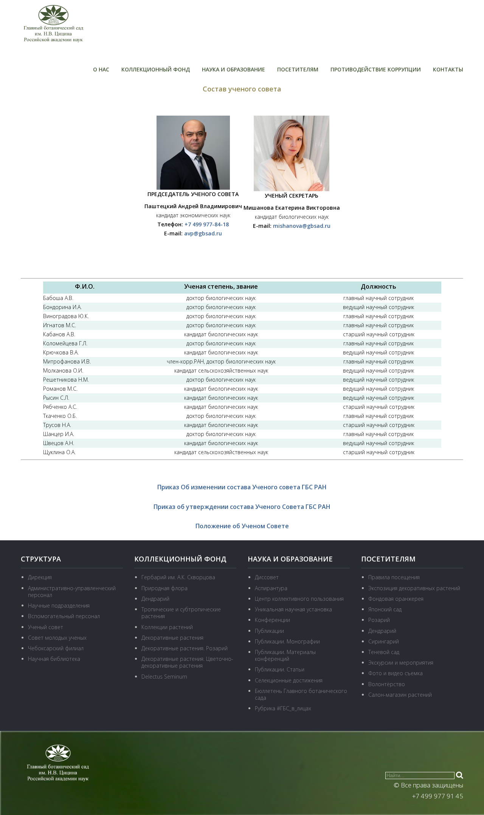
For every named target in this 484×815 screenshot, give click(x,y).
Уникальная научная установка (293, 609)
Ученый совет (45, 627)
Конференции (272, 619)
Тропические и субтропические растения (181, 613)
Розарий (379, 619)
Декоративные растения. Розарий (184, 648)
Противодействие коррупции (375, 69)
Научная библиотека (54, 658)
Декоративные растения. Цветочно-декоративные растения (187, 662)
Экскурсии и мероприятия (400, 662)
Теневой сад (383, 652)
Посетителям (297, 69)
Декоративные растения (172, 637)
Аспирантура (271, 588)
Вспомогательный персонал (64, 616)
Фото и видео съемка (395, 673)
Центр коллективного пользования (299, 598)
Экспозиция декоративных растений (414, 588)
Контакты (448, 69)
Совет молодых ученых (57, 637)
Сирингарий (383, 641)
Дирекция (40, 577)
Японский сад (385, 609)
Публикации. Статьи (279, 669)
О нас (101, 69)
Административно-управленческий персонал (72, 591)
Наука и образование (233, 69)
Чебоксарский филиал (56, 648)
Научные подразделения (59, 605)
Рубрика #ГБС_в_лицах (283, 708)
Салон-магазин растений (400, 694)
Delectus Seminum (164, 676)
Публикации (269, 630)
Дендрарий (155, 598)
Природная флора (164, 588)
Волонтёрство (386, 684)
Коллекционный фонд (155, 69)
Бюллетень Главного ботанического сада (301, 694)
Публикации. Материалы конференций (285, 655)
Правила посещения (394, 577)
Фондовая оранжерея (396, 598)
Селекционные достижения (289, 680)
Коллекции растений (167, 627)
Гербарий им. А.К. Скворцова (178, 577)
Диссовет (267, 577)
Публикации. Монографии (287, 641)
